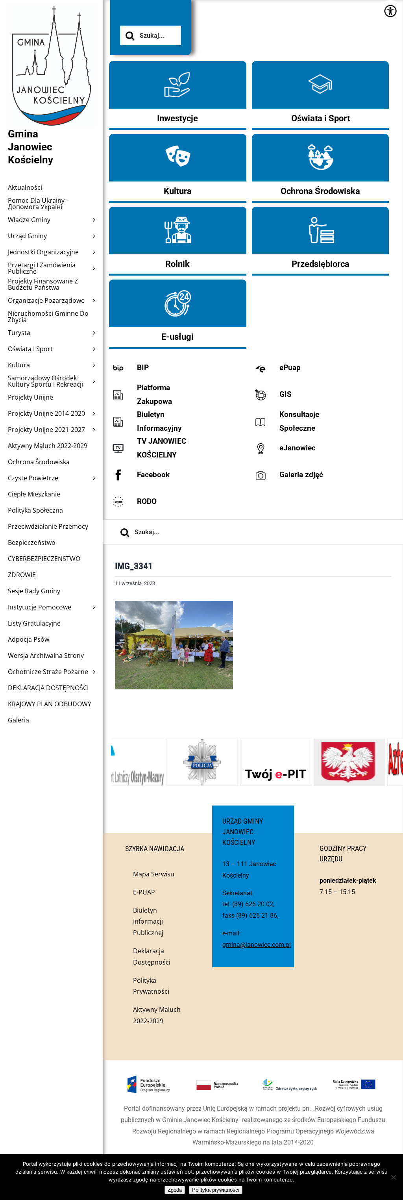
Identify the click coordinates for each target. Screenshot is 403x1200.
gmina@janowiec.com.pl (256, 944)
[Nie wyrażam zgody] (393, 1177)
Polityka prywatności (215, 1190)
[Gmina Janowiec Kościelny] (51, 23)
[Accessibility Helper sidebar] (390, 11)
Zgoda (175, 1190)
